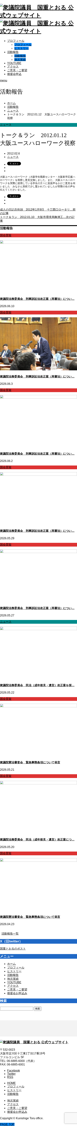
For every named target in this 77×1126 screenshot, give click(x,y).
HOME (11, 1083)
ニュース (13, 156)
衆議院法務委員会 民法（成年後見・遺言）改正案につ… (37, 839)
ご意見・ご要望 (17, 70)
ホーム (11, 963)
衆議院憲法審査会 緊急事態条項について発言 (30, 762)
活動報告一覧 (10, 933)
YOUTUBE (14, 63)
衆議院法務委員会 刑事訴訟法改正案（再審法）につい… (37, 298)
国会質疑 (5, 235)
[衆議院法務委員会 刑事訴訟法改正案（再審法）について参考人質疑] (38, 474)
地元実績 (20, 59)
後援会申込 (14, 74)
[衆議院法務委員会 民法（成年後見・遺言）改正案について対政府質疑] (38, 783)
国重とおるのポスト (13, 948)
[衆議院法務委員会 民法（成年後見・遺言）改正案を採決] (38, 629)
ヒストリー (21, 48)
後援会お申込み (17, 993)
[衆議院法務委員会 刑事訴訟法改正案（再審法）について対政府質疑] (38, 242)
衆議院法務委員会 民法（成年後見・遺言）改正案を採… (37, 685)
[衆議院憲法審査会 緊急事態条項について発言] (38, 706)
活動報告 (13, 52)
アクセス (13, 66)
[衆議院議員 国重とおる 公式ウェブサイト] (34, 1042)
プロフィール (15, 40)
